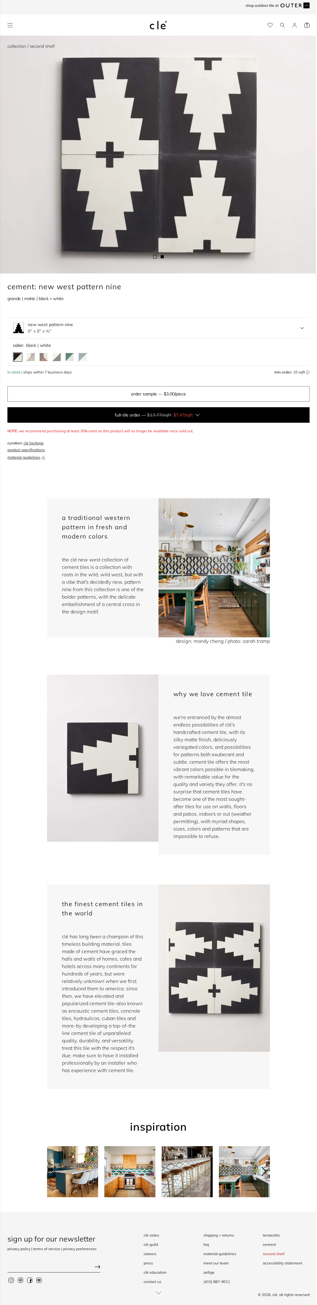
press (148, 1263)
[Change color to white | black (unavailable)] (56, 357)
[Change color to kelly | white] (69, 357)
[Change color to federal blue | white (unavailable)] (82, 357)
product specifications (26, 449)
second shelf (273, 1253)
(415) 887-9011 (216, 1281)
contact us (152, 1281)
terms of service (46, 1248)
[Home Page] (158, 25)
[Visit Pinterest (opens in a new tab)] (20, 1280)
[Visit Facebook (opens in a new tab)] (29, 1280)
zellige (209, 1272)
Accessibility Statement (282, 1263)
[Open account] (294, 25)
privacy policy (18, 1248)
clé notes (151, 1235)
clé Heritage (34, 443)
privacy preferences (80, 1248)
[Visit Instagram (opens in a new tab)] (11, 1280)
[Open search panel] (282, 25)
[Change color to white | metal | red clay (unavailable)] (30, 357)
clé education (155, 1272)
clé (274, 1294)
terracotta (271, 1235)
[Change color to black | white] (17, 357)
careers (150, 1253)
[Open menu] (10, 25)
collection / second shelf (31, 46)
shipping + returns (218, 1235)
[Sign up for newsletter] (53, 1267)
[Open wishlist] (270, 25)
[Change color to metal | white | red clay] (43, 357)
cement (269, 1244)
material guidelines (23, 457)
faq (206, 1244)
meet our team (216, 1263)
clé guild (151, 1244)
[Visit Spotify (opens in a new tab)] (39, 1280)
